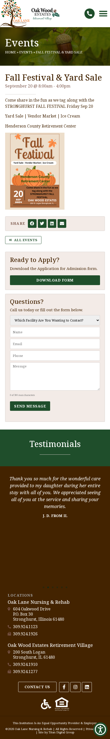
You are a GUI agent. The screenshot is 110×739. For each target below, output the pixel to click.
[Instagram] (75, 687)
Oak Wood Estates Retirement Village (50, 645)
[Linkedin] (87, 687)
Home (10, 52)
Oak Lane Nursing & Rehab (39, 602)
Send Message (30, 406)
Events (22, 42)
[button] (89, 13)
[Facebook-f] (64, 687)
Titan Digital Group (61, 732)
